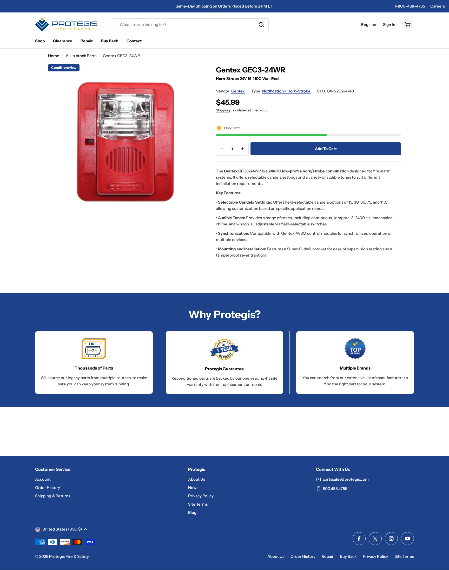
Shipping (223, 110)
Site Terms (404, 556)
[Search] (261, 25)
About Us (275, 556)
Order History (302, 556)
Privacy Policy (375, 556)
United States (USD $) (62, 529)
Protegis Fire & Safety (69, 556)
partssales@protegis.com (346, 479)
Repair (328, 556)
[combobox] (191, 24)
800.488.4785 (335, 488)
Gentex (238, 91)
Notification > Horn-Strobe (286, 91)
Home (53, 55)
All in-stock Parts (81, 55)
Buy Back (348, 556)
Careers (437, 6)
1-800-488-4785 (410, 6)
